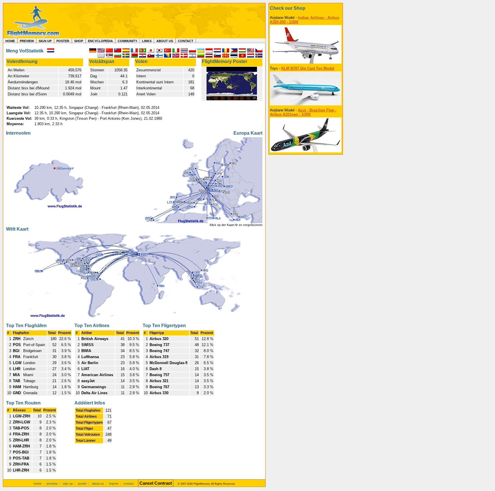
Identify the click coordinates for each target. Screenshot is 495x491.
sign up (68, 483)
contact (128, 483)
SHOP (78, 41)
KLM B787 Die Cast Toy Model (307, 68)
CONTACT (185, 41)
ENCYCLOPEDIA (100, 41)
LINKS (147, 41)
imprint (113, 483)
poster (82, 483)
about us (98, 483)
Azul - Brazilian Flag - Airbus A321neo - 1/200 (303, 112)
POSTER (62, 41)
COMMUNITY (127, 41)
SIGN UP (45, 41)
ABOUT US (164, 41)
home (38, 483)
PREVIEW (27, 41)
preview (52, 483)
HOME (10, 41)
